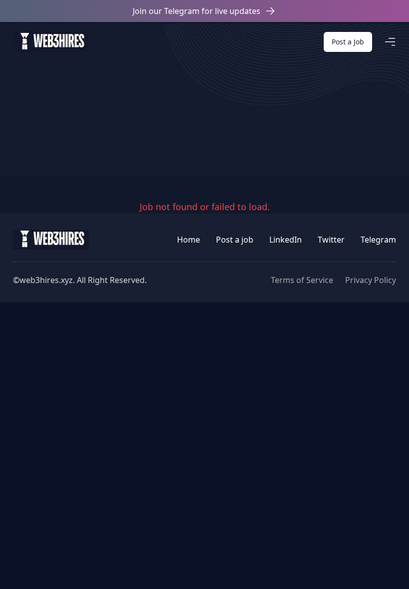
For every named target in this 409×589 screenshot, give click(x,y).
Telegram (378, 239)
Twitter (331, 239)
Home (188, 239)
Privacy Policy (370, 280)
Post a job (234, 239)
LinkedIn (285, 239)
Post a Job (348, 41)
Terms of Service (302, 280)
